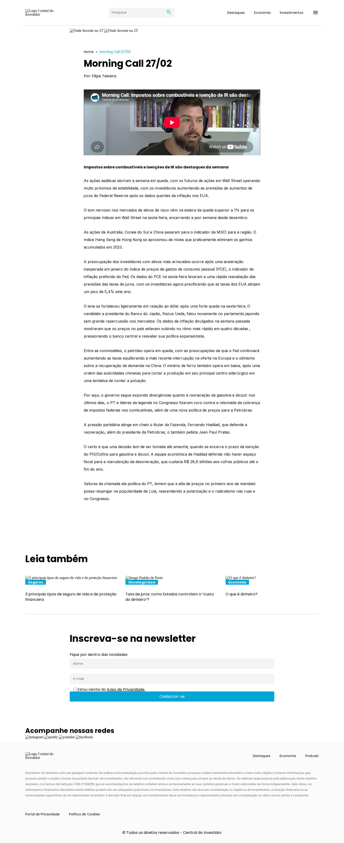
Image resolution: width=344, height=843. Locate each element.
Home (89, 51)
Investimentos (291, 12)
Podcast (312, 756)
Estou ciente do (111, 689)
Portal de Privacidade (42, 814)
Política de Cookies (84, 814)
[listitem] (71, 589)
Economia (262, 12)
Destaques (236, 12)
